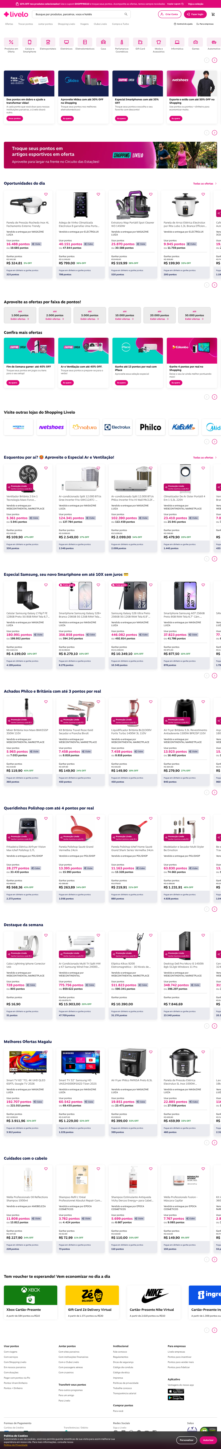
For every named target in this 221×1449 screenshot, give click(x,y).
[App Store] (176, 1391)
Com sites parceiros (69, 1351)
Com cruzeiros (66, 1372)
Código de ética (121, 1372)
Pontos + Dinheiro (13, 1388)
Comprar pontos (123, 1405)
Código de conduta (123, 1367)
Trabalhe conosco (122, 1388)
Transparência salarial (124, 1393)
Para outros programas (71, 1390)
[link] (16, 14)
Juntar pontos (67, 1346)
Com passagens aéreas (71, 1367)
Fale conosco (120, 1351)
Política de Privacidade (16, 1444)
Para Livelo (64, 1400)
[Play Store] (176, 1398)
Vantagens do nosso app (181, 1385)
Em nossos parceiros (15, 1367)
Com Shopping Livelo (15, 1362)
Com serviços (11, 1357)
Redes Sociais (121, 1423)
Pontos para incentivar (179, 1357)
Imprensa (118, 1378)
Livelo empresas (176, 1351)
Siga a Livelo (119, 1427)
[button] (175, 3)
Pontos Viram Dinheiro (16, 1383)
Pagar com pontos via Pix (17, 1378)
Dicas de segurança (123, 1362)
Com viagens (10, 1351)
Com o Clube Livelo (69, 1362)
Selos (190, 1423)
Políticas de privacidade (125, 1383)
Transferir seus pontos (72, 1384)
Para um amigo (66, 1395)
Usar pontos (11, 1346)
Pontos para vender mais (181, 1362)
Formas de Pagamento (17, 1423)
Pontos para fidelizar (179, 1367)
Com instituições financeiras (73, 1357)
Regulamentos (120, 1357)
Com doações (11, 1372)
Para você (118, 1411)
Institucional (120, 1346)
